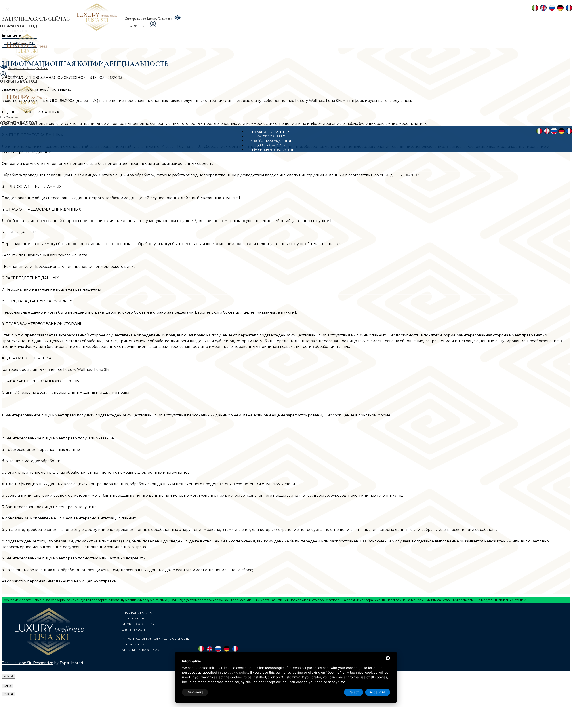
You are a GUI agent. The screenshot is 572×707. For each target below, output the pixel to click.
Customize (195, 692)
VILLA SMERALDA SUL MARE (141, 650)
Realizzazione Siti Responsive (27, 663)
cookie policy (238, 672)
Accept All (378, 692)
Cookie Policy (133, 644)
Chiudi (8, 686)
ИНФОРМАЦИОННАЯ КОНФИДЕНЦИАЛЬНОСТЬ (155, 638)
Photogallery (271, 136)
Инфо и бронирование (271, 150)
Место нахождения (271, 141)
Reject (354, 692)
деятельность (271, 145)
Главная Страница (271, 132)
